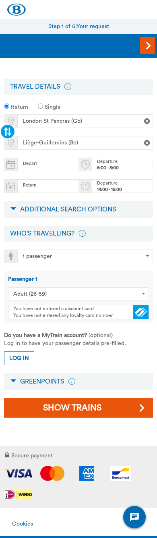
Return (18, 107)
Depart (30, 163)
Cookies (22, 524)
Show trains (72, 408)
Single (52, 107)
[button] (67, 86)
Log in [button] (19, 358)
